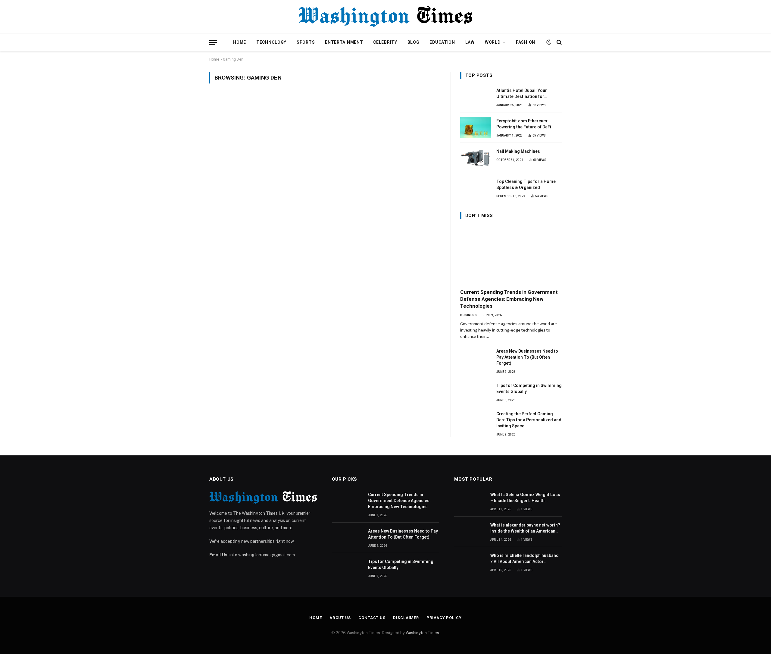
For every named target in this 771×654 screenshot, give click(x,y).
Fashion (525, 42)
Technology (271, 42)
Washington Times (422, 632)
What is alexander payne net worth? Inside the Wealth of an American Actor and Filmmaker (525, 528)
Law (470, 42)
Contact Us (372, 617)
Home (239, 42)
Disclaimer (406, 617)
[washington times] (385, 16)
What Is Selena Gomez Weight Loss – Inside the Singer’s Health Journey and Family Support (525, 498)
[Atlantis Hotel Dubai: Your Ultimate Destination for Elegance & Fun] (475, 97)
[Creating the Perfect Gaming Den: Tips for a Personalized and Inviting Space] (475, 420)
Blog (413, 42)
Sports (306, 42)
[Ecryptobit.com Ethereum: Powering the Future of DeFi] (475, 127)
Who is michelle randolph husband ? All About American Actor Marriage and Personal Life (524, 558)
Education (442, 42)
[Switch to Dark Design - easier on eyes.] (549, 42)
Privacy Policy (444, 617)
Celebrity (385, 42)
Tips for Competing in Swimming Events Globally (529, 388)
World (493, 42)
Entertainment (344, 42)
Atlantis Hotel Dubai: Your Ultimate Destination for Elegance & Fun (521, 93)
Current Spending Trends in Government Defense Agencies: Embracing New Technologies (509, 299)
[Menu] (213, 42)
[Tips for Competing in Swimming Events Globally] (475, 392)
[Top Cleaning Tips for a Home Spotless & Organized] (475, 188)
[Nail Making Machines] (475, 158)
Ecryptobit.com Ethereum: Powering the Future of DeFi (523, 123)
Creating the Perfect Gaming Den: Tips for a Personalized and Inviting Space (528, 419)
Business (468, 315)
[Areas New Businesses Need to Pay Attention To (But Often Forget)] (475, 357)
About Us (340, 617)
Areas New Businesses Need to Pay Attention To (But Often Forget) (527, 357)
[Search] (558, 42)
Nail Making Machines (518, 151)
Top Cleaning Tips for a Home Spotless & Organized (526, 184)
